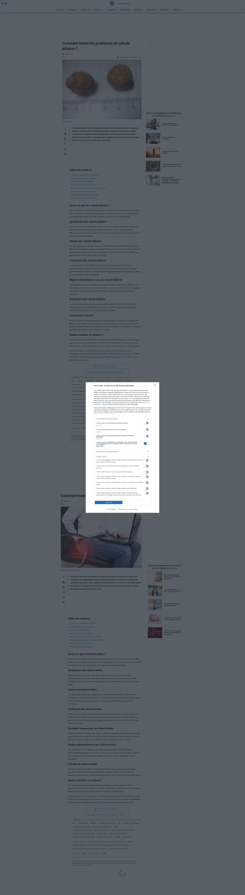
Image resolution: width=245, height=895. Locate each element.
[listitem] (122, 419)
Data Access (122, 509)
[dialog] (122, 447)
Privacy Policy (133, 509)
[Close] (155, 386)
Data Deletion (112, 509)
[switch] (146, 423)
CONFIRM (108, 502)
